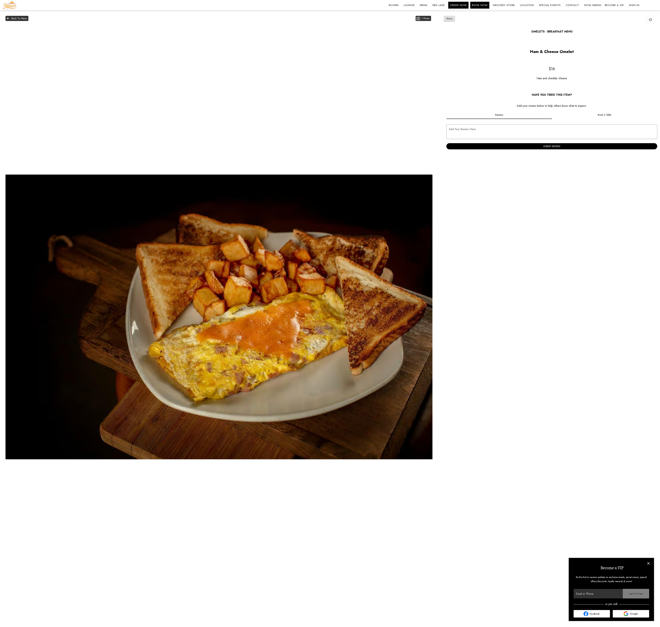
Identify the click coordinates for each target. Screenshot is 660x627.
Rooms (394, 5)
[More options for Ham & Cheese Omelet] (650, 20)
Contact (572, 5)
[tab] (499, 115)
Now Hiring (592, 5)
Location (527, 5)
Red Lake (439, 5)
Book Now (480, 5)
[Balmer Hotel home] (18, 5)
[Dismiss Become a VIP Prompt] (648, 563)
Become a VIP (614, 5)
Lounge (409, 5)
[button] (17, 18)
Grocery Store (504, 5)
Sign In (634, 5)
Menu (423, 5)
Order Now (458, 5)
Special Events (550, 5)
